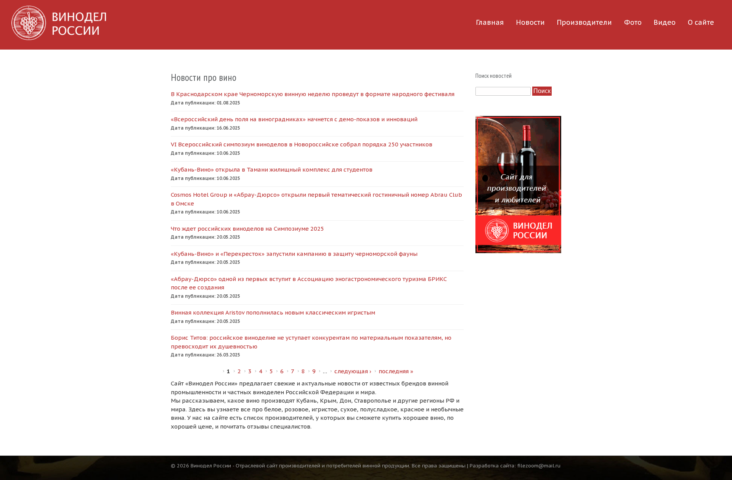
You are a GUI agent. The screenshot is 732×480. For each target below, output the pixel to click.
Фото (633, 22)
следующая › (352, 371)
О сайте (701, 22)
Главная (490, 22)
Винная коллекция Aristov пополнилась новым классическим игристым (273, 312)
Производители (584, 22)
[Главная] (58, 23)
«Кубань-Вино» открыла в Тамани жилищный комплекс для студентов (271, 169)
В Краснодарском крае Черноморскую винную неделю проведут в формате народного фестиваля (312, 94)
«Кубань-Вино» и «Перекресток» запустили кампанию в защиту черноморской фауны (294, 253)
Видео (664, 22)
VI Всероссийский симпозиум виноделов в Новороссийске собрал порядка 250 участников (301, 144)
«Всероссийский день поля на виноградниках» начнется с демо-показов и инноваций (294, 119)
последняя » (396, 371)
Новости (530, 22)
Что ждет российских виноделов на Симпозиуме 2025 (247, 228)
